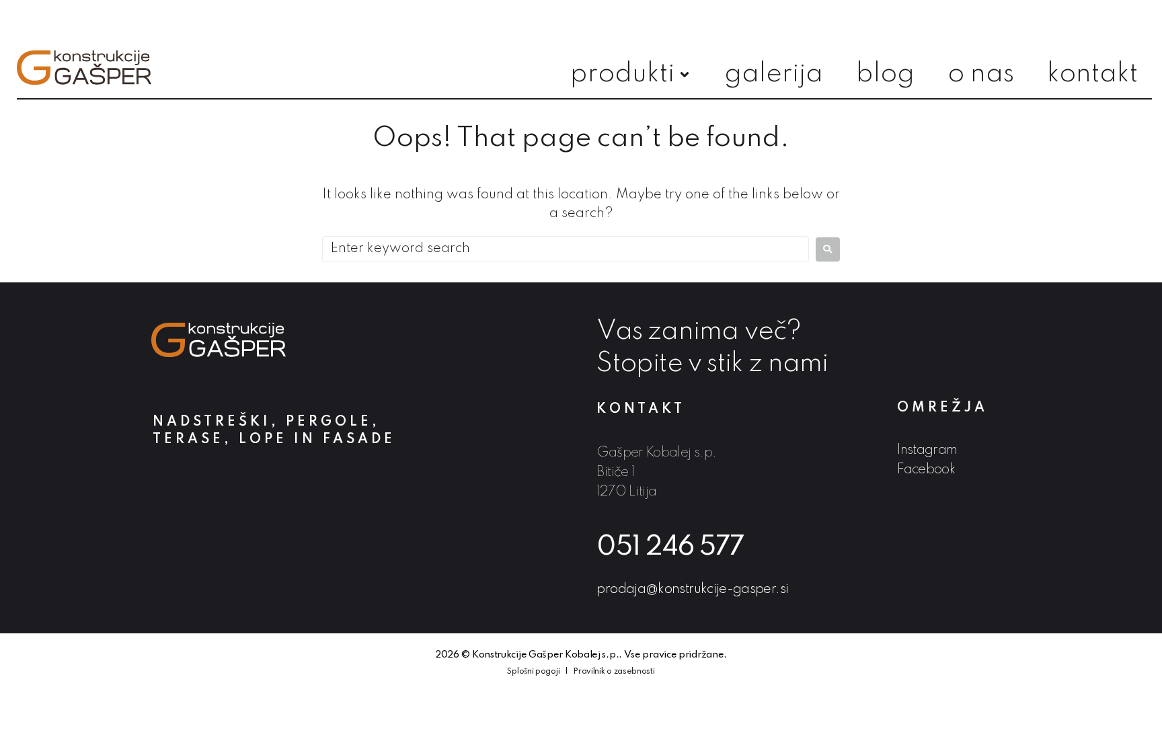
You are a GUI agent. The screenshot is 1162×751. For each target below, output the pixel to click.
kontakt (640, 409)
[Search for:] (565, 249)
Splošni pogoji (533, 672)
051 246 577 (670, 548)
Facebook (926, 470)
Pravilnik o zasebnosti (614, 672)
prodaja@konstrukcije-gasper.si (692, 589)
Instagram (927, 450)
